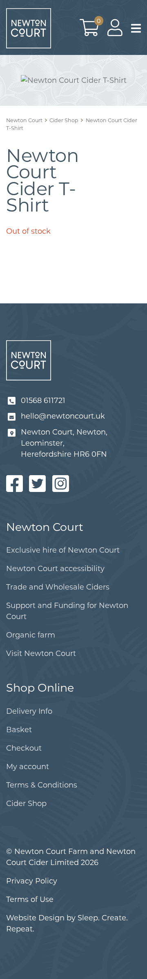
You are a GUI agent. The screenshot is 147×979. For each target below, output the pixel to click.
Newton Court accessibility (55, 568)
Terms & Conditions (41, 785)
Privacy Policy (31, 881)
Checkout (24, 748)
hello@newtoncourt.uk (63, 416)
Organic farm (30, 635)
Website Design (35, 917)
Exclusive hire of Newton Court (63, 550)
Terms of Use (29, 899)
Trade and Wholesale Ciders (57, 587)
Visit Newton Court (41, 653)
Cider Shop (26, 803)
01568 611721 (43, 400)
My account (27, 766)
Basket (19, 729)
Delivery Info (29, 711)
